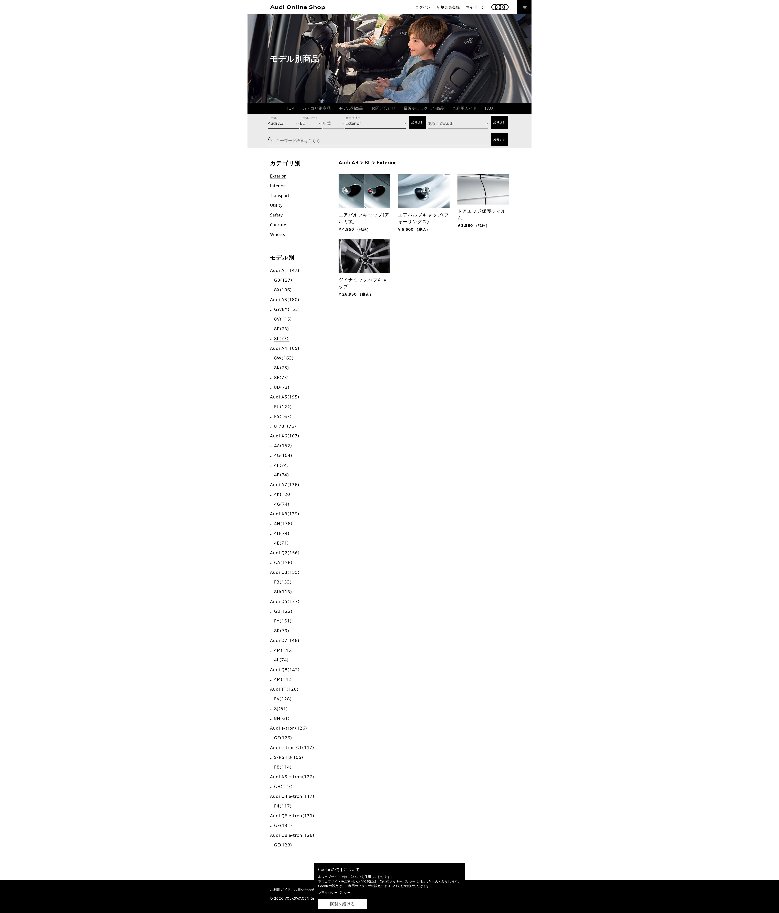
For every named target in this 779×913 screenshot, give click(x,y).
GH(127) (283, 786)
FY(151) (283, 620)
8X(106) (283, 289)
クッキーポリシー (402, 881)
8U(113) (283, 591)
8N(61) (282, 718)
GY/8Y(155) (287, 309)
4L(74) (281, 659)
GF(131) (283, 825)
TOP (290, 108)
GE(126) (283, 737)
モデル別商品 (351, 108)
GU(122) (283, 611)
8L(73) (281, 338)
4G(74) (281, 504)
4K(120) (283, 494)
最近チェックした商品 (424, 108)
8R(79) (281, 630)
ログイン (423, 7)
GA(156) (283, 562)
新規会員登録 (448, 7)
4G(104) (283, 455)
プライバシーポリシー (334, 892)
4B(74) (281, 474)
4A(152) (283, 445)
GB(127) (283, 280)
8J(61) (281, 708)
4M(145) (283, 650)
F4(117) (283, 806)
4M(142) (283, 679)
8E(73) (281, 377)
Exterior (278, 176)
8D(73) (281, 387)
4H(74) (281, 533)
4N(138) (283, 523)
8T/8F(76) (285, 426)
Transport (279, 195)
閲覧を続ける (342, 904)
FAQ (489, 108)
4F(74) (281, 465)
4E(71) (281, 543)
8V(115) (283, 319)
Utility (276, 205)
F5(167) (283, 416)
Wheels (277, 234)
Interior (277, 185)
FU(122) (283, 406)
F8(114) (283, 767)
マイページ (475, 7)
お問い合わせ (383, 108)
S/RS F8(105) (288, 757)
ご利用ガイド (464, 108)
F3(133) (283, 582)
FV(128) (283, 698)
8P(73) (281, 328)
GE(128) (283, 844)
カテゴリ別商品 (316, 108)
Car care (278, 224)
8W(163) (284, 358)
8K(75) (281, 367)
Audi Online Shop (297, 7)
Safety (276, 214)
